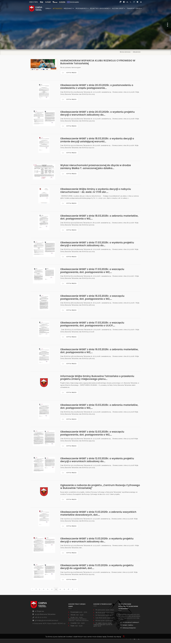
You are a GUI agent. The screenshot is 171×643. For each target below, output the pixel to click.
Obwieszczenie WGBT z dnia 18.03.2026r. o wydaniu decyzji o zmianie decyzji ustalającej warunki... (97, 140)
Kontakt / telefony (128, 625)
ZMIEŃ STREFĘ (33, 2)
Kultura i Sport (118, 8)
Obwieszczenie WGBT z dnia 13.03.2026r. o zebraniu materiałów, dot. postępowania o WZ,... (99, 406)
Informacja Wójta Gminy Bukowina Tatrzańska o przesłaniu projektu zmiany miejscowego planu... (97, 377)
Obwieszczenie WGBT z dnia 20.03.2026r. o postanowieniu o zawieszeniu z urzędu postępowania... (96, 86)
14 (60, 589)
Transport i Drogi (133, 8)
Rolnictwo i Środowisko (99, 8)
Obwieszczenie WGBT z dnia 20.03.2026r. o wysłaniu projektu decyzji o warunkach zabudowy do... (97, 113)
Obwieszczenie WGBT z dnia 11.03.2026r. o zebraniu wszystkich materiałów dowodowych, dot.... (98, 513)
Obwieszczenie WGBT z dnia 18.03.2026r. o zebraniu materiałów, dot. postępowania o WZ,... (99, 217)
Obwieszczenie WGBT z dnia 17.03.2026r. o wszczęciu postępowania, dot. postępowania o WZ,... (92, 270)
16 (68, 589)
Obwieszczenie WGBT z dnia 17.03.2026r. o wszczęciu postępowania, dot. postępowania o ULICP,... (92, 324)
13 (56, 589)
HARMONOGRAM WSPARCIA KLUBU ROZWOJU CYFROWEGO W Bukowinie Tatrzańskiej (97, 62)
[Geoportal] (62, 2)
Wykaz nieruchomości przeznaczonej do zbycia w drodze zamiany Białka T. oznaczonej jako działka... (95, 167)
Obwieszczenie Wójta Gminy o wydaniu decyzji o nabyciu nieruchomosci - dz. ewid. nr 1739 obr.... (95, 190)
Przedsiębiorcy (81, 8)
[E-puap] (48, 2)
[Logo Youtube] (140, 2)
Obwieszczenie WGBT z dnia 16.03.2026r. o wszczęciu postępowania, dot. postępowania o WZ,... (92, 297)
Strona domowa (125, 52)
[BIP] (41, 2)
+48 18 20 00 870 (41, 617)
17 (72, 589)
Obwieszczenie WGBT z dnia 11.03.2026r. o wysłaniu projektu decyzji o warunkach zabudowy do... (96, 540)
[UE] (73, 2)
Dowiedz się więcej (114, 637)
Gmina (47, 8)
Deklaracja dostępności (129, 628)
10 (43, 589)
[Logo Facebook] (134, 2)
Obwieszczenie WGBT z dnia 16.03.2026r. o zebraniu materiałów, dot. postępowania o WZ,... (99, 351)
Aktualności (57, 8)
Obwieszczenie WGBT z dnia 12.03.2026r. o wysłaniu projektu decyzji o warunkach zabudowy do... (97, 460)
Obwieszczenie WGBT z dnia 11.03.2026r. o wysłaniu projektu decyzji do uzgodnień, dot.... (96, 567)
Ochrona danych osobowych (131, 622)
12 (52, 589)
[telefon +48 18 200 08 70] (130, 2)
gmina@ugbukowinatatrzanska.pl (46, 620)
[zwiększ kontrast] (124, 2)
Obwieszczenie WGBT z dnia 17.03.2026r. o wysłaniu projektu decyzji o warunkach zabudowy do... (97, 244)
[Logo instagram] (137, 2)
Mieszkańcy (68, 8)
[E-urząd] (55, 2)
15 (64, 589)
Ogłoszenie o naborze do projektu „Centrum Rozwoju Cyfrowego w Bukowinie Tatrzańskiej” (100, 486)
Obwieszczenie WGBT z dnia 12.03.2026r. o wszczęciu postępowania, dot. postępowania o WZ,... (92, 433)
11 (47, 589)
